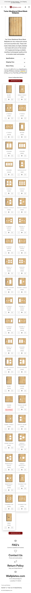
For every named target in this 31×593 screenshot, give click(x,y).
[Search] (5, 7)
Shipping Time (10, 62)
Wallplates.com (8, 590)
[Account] (25, 7)
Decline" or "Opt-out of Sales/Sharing (11, 587)
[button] (9, 89)
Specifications (10, 58)
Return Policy (10, 66)
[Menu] (2, 7)
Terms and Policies (5, 585)
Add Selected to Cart (15, 80)
